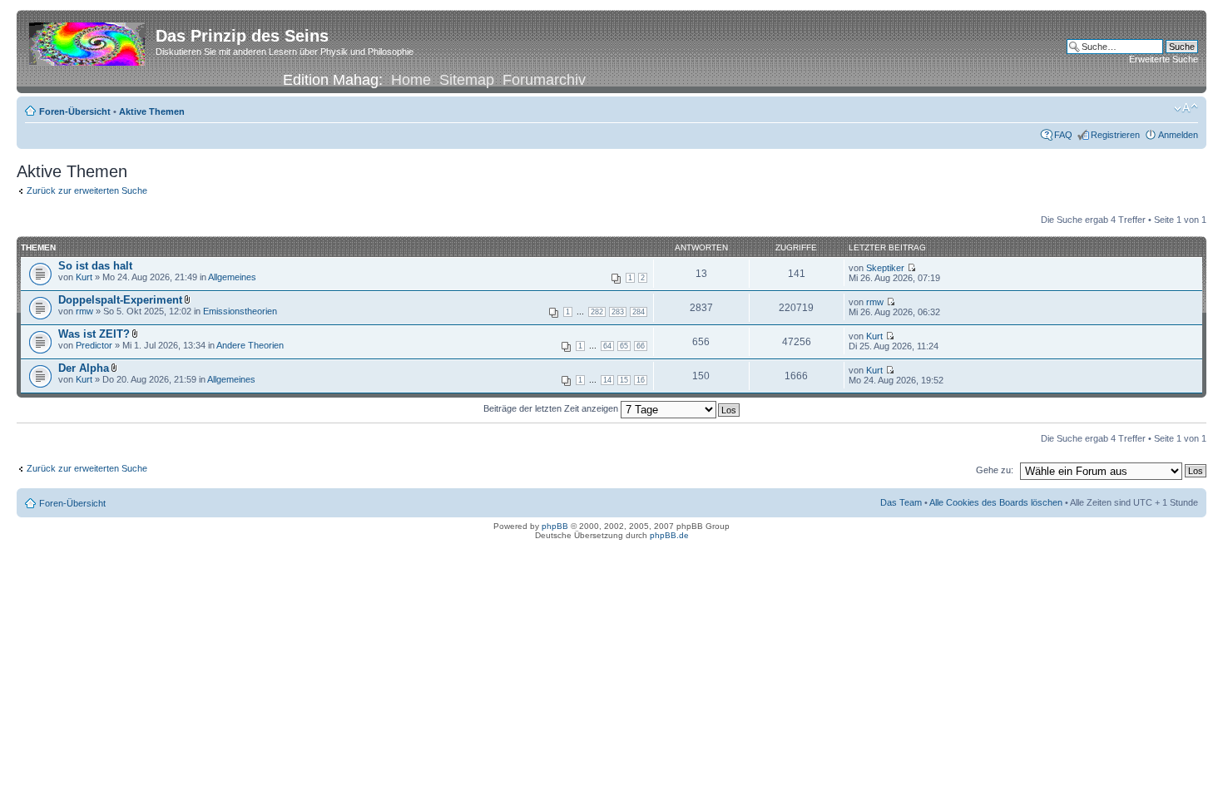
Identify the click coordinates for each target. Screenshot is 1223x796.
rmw (84, 311)
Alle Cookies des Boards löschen (995, 502)
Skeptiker (885, 268)
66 (640, 346)
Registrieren (1115, 135)
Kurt (84, 277)
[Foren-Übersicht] (88, 40)
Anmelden (1178, 135)
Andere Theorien (250, 345)
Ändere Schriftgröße (1186, 108)
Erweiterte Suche (1163, 59)
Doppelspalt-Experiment (120, 300)
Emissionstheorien (240, 311)
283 (618, 312)
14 (607, 380)
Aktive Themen (152, 111)
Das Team (901, 502)
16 (640, 380)
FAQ (1063, 135)
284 (638, 312)
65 (624, 346)
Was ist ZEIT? (94, 334)
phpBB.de (669, 535)
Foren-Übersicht (75, 111)
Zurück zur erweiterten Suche (87, 190)
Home (411, 80)
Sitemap (466, 80)
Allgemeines (232, 277)
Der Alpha (83, 368)
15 (624, 380)
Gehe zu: (994, 470)
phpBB (555, 526)
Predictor (94, 345)
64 (607, 346)
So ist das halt (95, 266)
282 (597, 312)
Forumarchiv (544, 80)
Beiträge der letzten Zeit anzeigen (552, 408)
